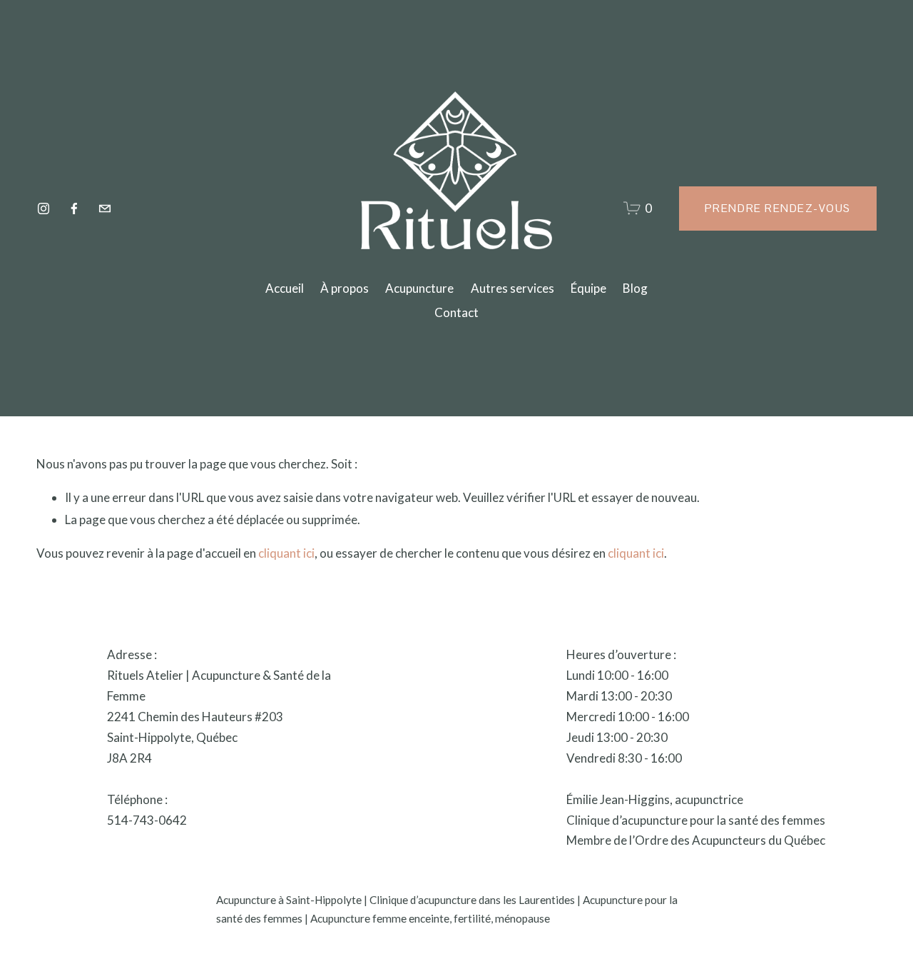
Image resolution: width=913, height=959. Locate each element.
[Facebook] (74, 208)
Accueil (284, 288)
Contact (456, 312)
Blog (635, 288)
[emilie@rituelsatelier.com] (105, 208)
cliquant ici (286, 553)
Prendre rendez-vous (778, 208)
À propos (344, 288)
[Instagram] (43, 208)
